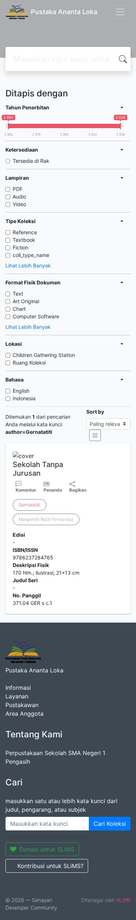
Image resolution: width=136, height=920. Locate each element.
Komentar (26, 490)
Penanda (53, 490)
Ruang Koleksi (29, 362)
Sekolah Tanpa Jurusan (38, 469)
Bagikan (77, 490)
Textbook (24, 240)
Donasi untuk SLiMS (47, 849)
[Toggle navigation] (120, 12)
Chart (19, 309)
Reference (25, 232)
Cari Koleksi (110, 823)
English (21, 391)
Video (19, 204)
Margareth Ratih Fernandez (46, 519)
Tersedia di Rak (31, 161)
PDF (17, 189)
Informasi (18, 687)
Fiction (20, 247)
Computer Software (36, 316)
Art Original (26, 301)
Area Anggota (24, 713)
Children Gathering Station (44, 355)
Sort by (95, 412)
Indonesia (24, 398)
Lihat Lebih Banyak (28, 265)
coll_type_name (31, 255)
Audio (19, 196)
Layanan (16, 696)
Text (18, 294)
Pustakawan (21, 704)
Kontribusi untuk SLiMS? (50, 865)
